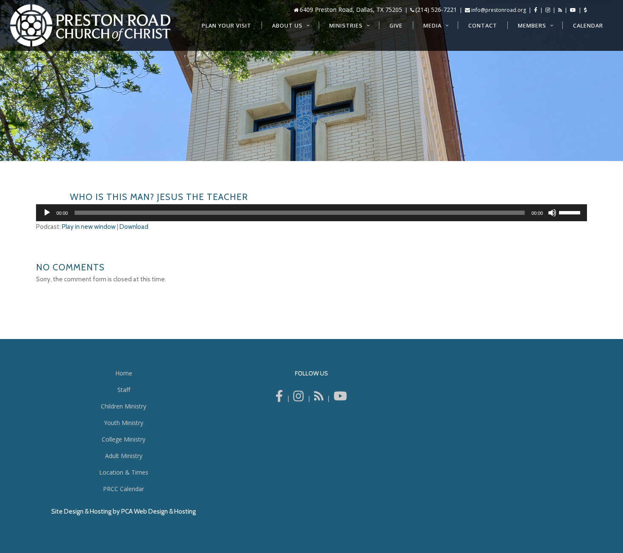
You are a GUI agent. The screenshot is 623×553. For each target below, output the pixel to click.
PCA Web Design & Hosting (158, 511)
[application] (311, 212)
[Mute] (552, 212)
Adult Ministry (123, 456)
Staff (123, 390)
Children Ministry (123, 406)
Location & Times (123, 472)
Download (134, 227)
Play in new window (89, 227)
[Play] (47, 212)
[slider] (571, 212)
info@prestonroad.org (498, 10)
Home (123, 373)
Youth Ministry (123, 423)
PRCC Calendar (123, 489)
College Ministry (123, 439)
